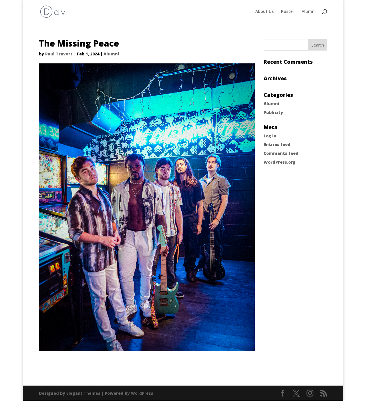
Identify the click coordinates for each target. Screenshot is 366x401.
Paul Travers (59, 54)
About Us (264, 11)
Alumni (309, 11)
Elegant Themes (83, 393)
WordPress (142, 393)
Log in (270, 136)
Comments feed (281, 153)
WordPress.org (279, 162)
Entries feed (277, 144)
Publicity (273, 112)
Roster (287, 11)
